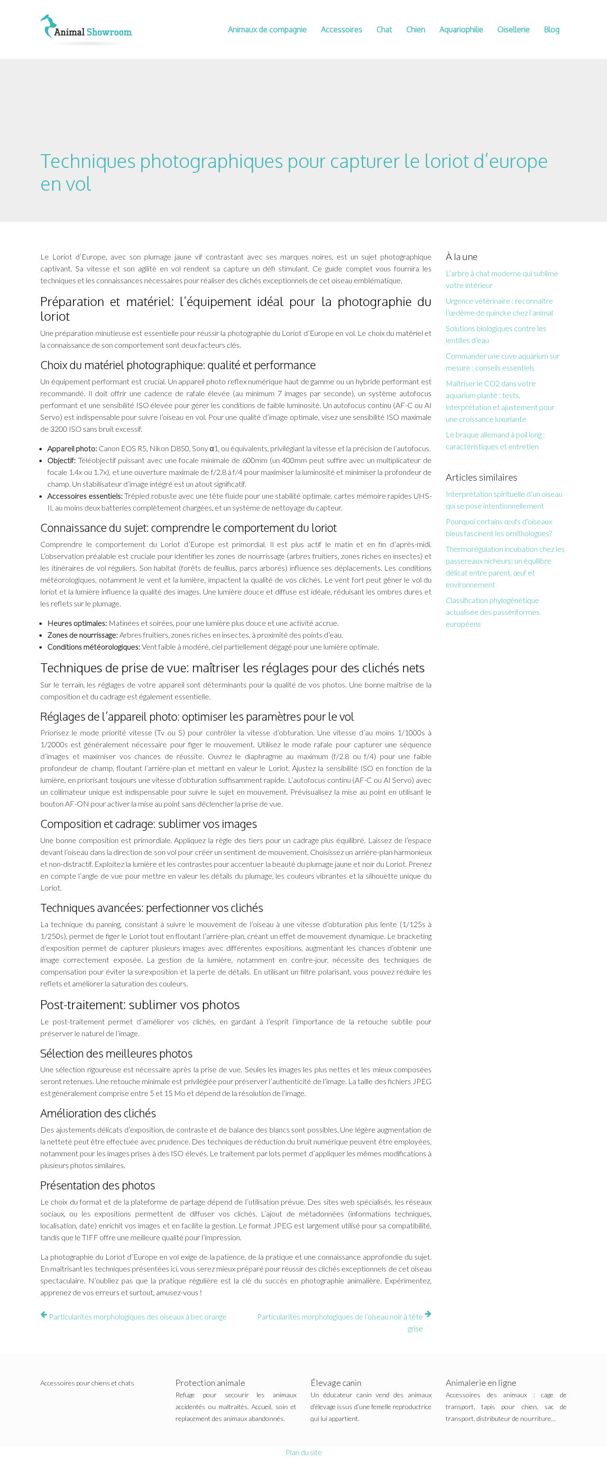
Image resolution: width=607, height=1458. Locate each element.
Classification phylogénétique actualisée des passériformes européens (493, 611)
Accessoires (341, 29)
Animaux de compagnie (267, 29)
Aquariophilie (461, 29)
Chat (384, 29)
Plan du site (303, 1452)
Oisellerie (513, 29)
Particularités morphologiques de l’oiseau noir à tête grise (340, 1322)
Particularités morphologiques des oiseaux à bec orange (138, 1316)
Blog (552, 29)
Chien (415, 29)
